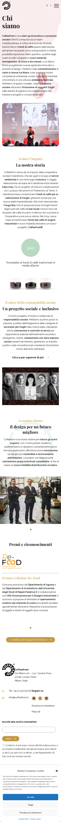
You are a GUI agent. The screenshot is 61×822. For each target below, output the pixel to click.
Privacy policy (35, 819)
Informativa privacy (47, 745)
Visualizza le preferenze (30, 812)
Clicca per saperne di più (28, 357)
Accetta (30, 797)
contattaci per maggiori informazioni (28, 640)
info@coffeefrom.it (19, 697)
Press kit (36, 711)
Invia (8, 738)
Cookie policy (24, 819)
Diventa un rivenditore (43, 705)
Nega (30, 805)
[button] (56, 770)
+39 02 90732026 (22, 690)
